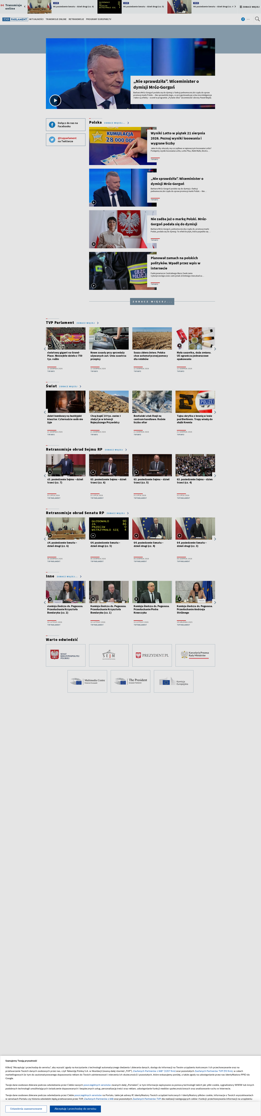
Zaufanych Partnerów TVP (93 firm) (213, 1071)
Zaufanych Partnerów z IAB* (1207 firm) (154, 1071)
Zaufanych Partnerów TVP (147, 1099)
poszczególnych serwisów (97, 1085)
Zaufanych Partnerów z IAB (98, 1099)
